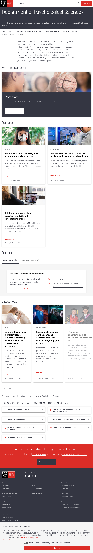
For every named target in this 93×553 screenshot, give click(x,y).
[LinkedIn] (36, 476)
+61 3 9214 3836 (39, 454)
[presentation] (10, 388)
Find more (6, 396)
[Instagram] (32, 476)
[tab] (10, 260)
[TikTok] (39, 476)
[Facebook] (25, 476)
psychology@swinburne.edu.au (74, 454)
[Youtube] (29, 476)
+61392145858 (59, 279)
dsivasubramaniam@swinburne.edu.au (68, 284)
